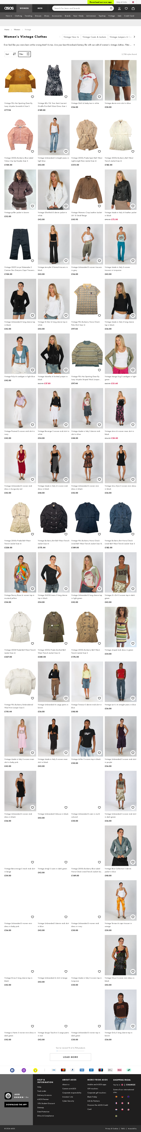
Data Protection (43, 1111)
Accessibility (132, 1128)
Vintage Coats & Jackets (94, 37)
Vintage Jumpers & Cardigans (124, 37)
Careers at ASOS (69, 1088)
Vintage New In (71, 37)
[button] (116, 1097)
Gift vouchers (92, 1088)
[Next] (134, 37)
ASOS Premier (43, 1099)
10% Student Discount (46, 1103)
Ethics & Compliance (45, 1115)
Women (17, 29)
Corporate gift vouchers (96, 1092)
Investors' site (67, 1097)
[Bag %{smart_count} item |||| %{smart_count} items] (133, 8)
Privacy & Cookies (111, 1128)
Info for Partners (93, 1101)
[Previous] (60, 37)
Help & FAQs (121, 2)
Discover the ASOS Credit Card (97, 1107)
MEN (40, 8)
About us (65, 1084)
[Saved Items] (126, 8)
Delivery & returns (44, 1095)
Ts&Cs (123, 1128)
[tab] (8, 15)
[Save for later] (32, 97)
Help (39, 1087)
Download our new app (101, 2)
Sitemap (40, 1107)
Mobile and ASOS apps (96, 1084)
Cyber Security (68, 1101)
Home (6, 29)
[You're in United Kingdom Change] (133, 2)
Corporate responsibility (71, 1092)
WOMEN (24, 8)
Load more (70, 1057)
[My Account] (119, 8)
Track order (41, 1091)
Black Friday (92, 1097)
